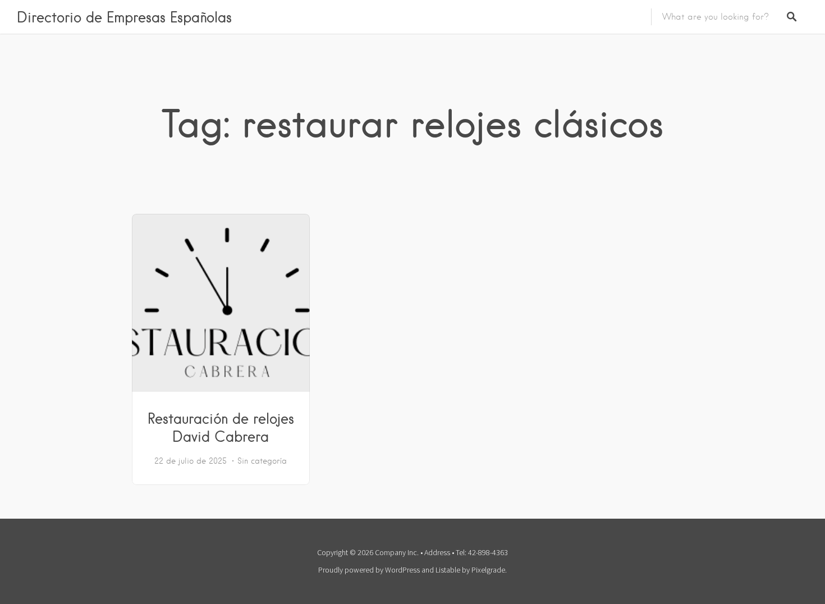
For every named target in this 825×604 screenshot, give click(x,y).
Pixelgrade (488, 570)
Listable (448, 570)
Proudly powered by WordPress (369, 570)
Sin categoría (262, 460)
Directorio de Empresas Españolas (124, 16)
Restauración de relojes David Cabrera (221, 427)
